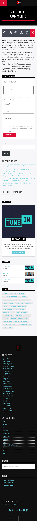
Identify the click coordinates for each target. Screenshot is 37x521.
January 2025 (7, 388)
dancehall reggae (10, 297)
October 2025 (7, 369)
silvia (5, 325)
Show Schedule (9, 480)
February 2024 (8, 411)
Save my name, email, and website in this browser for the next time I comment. (20, 126)
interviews (20, 303)
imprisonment (8, 303)
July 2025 (6, 376)
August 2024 (7, 398)
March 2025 (7, 383)
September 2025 (8, 371)
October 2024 (7, 393)
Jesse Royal (22, 306)
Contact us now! (9, 485)
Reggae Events (9, 482)
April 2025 (6, 381)
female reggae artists (11, 300)
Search (4, 143)
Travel (5, 451)
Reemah (13, 318)
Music (5, 442)
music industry (9, 312)
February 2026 (8, 364)
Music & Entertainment (10, 445)
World (5, 454)
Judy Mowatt (8, 309)
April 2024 (6, 406)
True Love (6, 273)
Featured (6, 433)
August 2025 (7, 374)
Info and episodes (18, 253)
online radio (22, 312)
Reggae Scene (8, 322)
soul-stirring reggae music (20, 325)
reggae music (23, 318)
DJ (4, 427)
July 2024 (6, 401)
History (5, 439)
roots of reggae (21, 322)
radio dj (27, 315)
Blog (4, 421)
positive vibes (8, 315)
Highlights (6, 436)
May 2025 (6, 379)
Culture (5, 424)
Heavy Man (26, 300)
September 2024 (8, 396)
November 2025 (8, 366)
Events (5, 430)
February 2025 (8, 386)
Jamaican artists (9, 306)
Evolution (23, 297)
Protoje (18, 315)
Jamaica (29, 303)
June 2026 (6, 359)
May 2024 (6, 403)
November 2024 (8, 391)
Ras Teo (5, 318)
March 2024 (7, 408)
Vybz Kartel (7, 328)
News (5, 448)
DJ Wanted (6, 266)
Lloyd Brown (20, 309)
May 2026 (6, 361)
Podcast (6, 504)
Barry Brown (8, 294)
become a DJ (19, 294)
